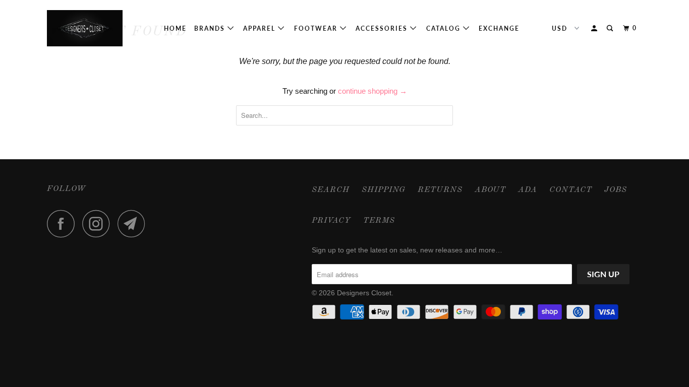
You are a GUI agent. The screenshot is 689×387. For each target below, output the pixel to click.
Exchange (499, 28)
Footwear (317, 28)
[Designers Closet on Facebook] (63, 223)
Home (175, 28)
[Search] (611, 28)
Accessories (383, 28)
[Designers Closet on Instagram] (99, 223)
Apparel (260, 28)
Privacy (331, 221)
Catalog (444, 28)
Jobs (615, 190)
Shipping (384, 190)
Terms (379, 221)
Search (331, 190)
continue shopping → (372, 91)
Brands (210, 28)
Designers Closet (364, 293)
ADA (527, 190)
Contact (570, 190)
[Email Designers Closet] (134, 223)
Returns (440, 190)
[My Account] (595, 28)
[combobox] (344, 115)
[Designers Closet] (98, 28)
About (490, 190)
